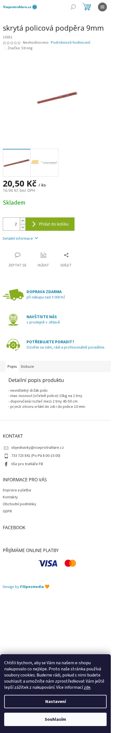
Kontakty (10, 497)
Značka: (20, 48)
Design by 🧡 (26, 587)
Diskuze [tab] (27, 366)
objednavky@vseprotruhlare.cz (37, 447)
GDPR (7, 511)
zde (87, 687)
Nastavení (55, 701)
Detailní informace (18, 238)
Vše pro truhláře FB (27, 464)
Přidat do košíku (54, 224)
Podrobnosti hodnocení (70, 42)
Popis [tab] (12, 366)
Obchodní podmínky (19, 504)
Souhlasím (55, 719)
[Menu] (102, 7)
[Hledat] (73, 7)
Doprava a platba (17, 490)
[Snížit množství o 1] (22, 227)
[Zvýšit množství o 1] (22, 221)
